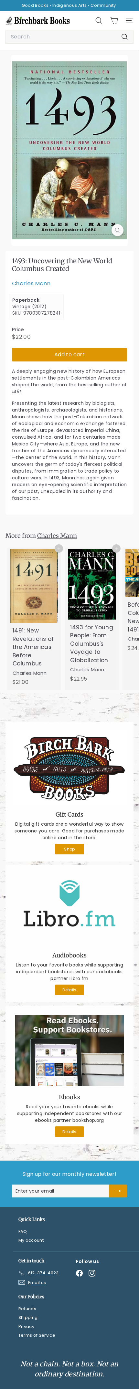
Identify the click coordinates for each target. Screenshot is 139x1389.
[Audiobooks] (69, 909)
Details (69, 990)
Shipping (28, 1317)
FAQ (22, 1231)
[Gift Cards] (69, 767)
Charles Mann (31, 283)
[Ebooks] (69, 1051)
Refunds (27, 1309)
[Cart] (114, 20)
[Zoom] (117, 230)
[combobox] (69, 37)
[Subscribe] (118, 1191)
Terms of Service (37, 1335)
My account (31, 1240)
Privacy (26, 1326)
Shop (69, 849)
